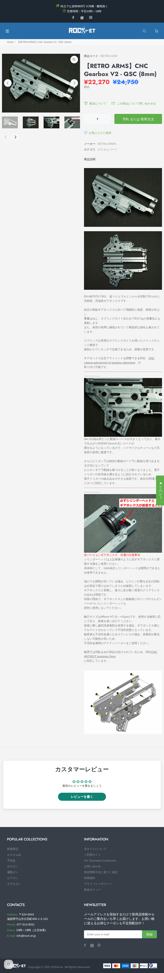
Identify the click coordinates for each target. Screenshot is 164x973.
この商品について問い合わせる (136, 103)
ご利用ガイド (92, 854)
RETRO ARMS (107, 143)
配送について (98, 103)
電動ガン (12, 872)
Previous (8, 83)
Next (74, 83)
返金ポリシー (92, 889)
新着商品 (12, 848)
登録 (149, 934)
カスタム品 (14, 854)
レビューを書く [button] (82, 796)
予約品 (11, 860)
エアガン (12, 878)
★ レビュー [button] (161, 490)
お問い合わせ (92, 866)
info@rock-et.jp (26, 935)
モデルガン (14, 883)
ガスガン (12, 866)
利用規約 (89, 878)
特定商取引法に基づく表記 (101, 872)
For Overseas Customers (100, 860)
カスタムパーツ (107, 149)
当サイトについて (95, 848)
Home (10, 42)
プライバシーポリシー (98, 883)
